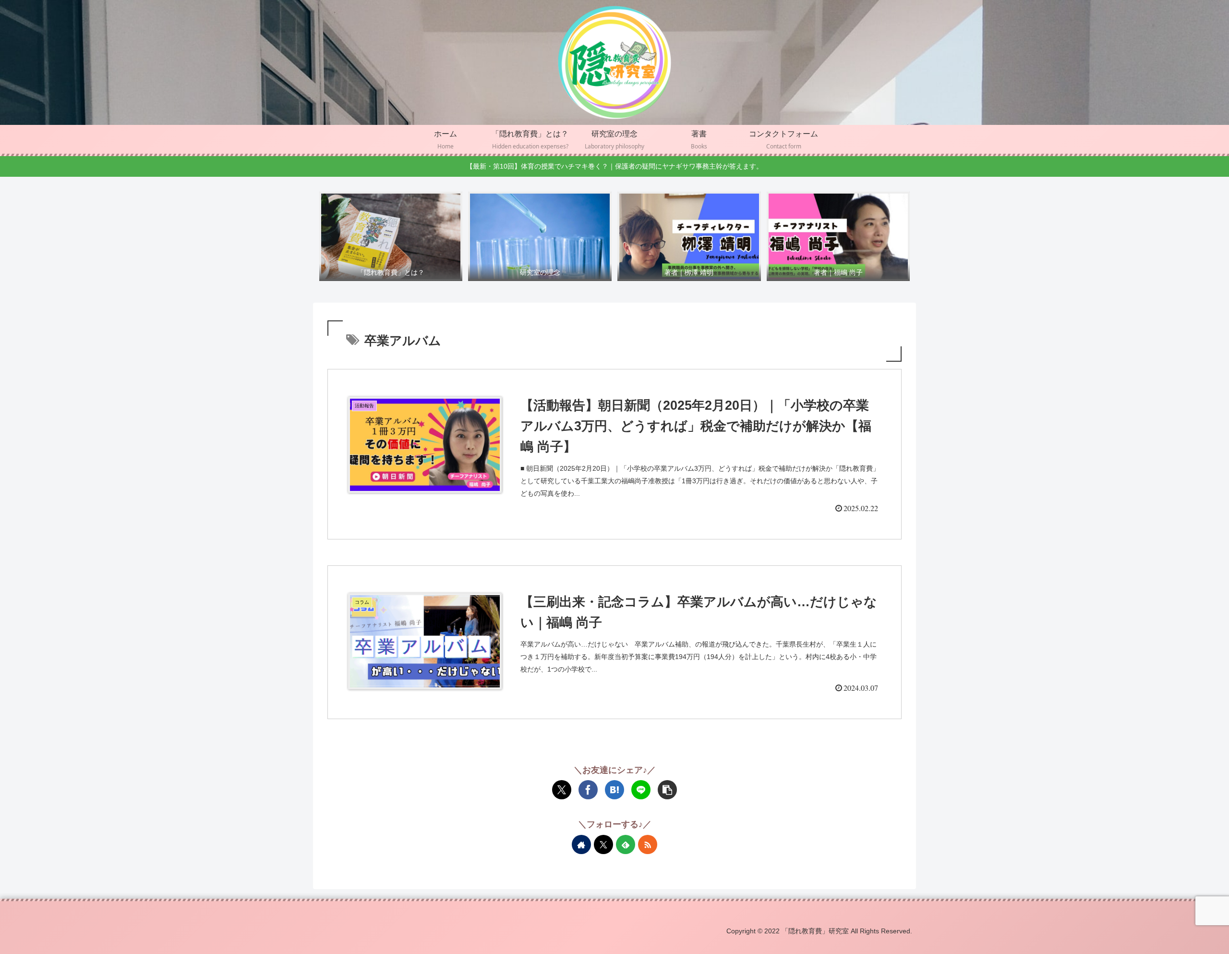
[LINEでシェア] (641, 789)
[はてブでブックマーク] (614, 789)
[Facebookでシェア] (588, 789)
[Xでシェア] (561, 789)
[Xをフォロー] (603, 844)
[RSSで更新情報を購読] (647, 844)
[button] (667, 789)
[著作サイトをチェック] (581, 844)
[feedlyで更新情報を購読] (625, 844)
